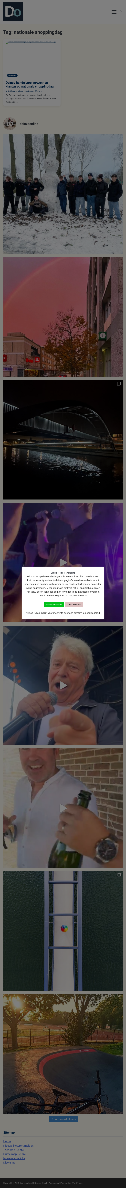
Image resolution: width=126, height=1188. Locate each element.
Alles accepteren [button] (54, 604)
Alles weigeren (74, 604)
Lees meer (40, 612)
